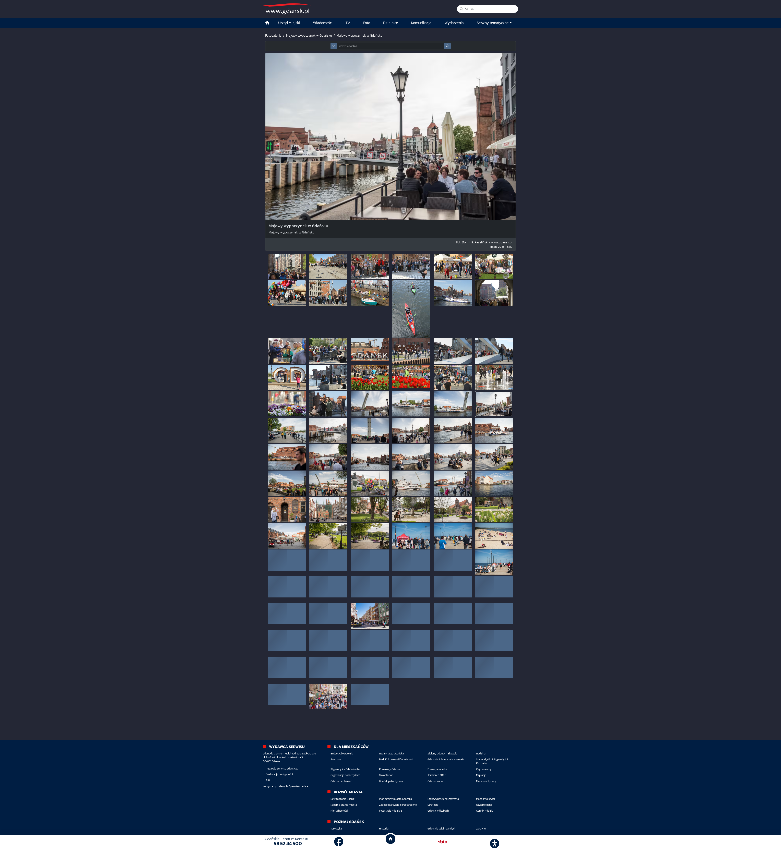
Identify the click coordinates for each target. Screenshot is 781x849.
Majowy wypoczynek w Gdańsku (309, 35)
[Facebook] (339, 842)
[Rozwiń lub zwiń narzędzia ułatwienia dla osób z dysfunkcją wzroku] (494, 842)
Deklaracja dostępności (279, 774)
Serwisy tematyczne (493, 22)
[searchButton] (447, 46)
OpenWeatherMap (299, 786)
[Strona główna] (267, 23)
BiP (268, 780)
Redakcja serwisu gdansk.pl (282, 769)
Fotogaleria (273, 35)
